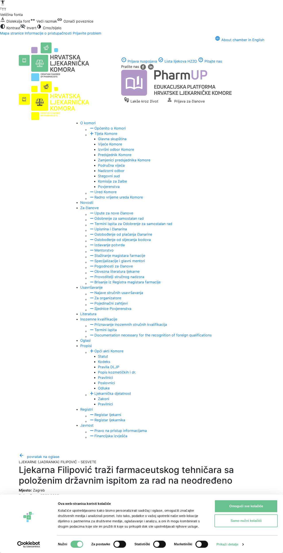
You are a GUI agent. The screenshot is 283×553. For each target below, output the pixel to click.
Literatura (88, 314)
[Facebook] (143, 66)
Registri (86, 409)
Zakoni (103, 399)
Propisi (86, 345)
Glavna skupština (112, 139)
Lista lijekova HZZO (177, 61)
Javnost (87, 425)
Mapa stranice (12, 33)
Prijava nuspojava (139, 61)
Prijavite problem (87, 33)
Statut (103, 356)
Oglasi (85, 340)
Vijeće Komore (110, 144)
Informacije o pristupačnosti (48, 33)
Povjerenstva (109, 186)
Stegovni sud (109, 176)
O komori (88, 123)
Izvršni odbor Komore (116, 149)
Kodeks (104, 361)
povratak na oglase (39, 456)
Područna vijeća (111, 165)
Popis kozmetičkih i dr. (117, 372)
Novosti (86, 202)
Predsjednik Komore (114, 155)
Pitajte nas (210, 61)
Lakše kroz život (141, 100)
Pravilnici (105, 377)
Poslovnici (106, 383)
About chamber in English (239, 40)
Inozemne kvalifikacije (98, 319)
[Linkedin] (151, 66)
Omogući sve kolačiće (246, 506)
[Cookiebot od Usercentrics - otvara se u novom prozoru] (28, 544)
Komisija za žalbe (112, 181)
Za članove (89, 208)
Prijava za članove (186, 100)
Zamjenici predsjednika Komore (124, 160)
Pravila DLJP (108, 367)
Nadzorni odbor (111, 170)
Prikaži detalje (227, 544)
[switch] (119, 544)
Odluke (104, 388)
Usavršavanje (91, 287)
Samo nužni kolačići (246, 520)
